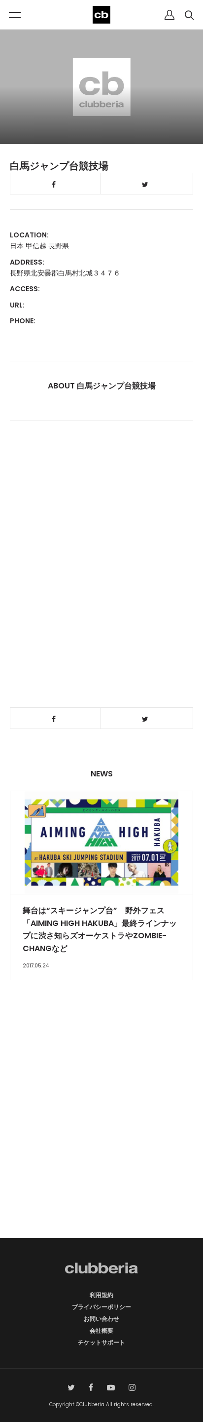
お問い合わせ (101, 1318)
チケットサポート (101, 1342)
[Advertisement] (101, 1126)
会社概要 (101, 1330)
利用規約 (101, 1295)
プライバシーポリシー (101, 1307)
